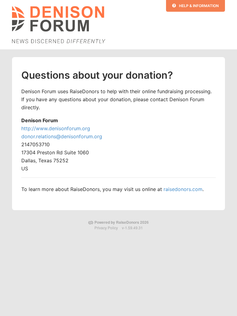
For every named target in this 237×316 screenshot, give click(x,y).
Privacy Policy (106, 227)
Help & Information (199, 5)
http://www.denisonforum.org (55, 128)
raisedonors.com (183, 189)
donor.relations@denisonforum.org (61, 136)
